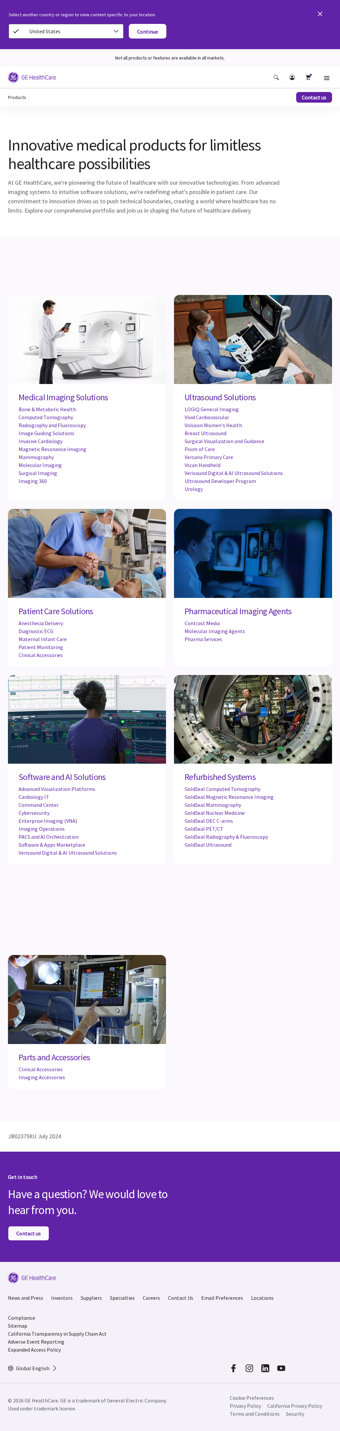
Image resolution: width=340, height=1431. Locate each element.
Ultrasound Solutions (220, 397)
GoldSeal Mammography (213, 805)
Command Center (39, 805)
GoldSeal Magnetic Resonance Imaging (229, 797)
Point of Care (200, 449)
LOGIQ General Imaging (212, 409)
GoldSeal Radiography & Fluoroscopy (226, 836)
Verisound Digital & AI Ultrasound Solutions (234, 473)
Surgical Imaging (38, 473)
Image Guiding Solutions (46, 433)
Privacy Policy (245, 1405)
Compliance (21, 1317)
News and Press (25, 1297)
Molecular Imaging (40, 465)
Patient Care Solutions (56, 611)
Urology (194, 489)
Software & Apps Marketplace (52, 844)
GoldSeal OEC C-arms (209, 820)
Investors (62, 1297)
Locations (262, 1297)
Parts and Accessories (54, 1057)
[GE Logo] (32, 78)
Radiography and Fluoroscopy (52, 425)
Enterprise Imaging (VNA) (48, 820)
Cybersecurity (34, 813)
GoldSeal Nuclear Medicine (215, 813)
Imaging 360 (33, 481)
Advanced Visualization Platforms (57, 789)
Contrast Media (202, 623)
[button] (276, 77)
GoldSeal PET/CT (204, 828)
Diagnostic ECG (36, 631)
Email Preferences (222, 1297)
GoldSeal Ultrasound (208, 844)
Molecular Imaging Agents (215, 631)
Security (295, 1413)
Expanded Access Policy (34, 1349)
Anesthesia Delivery (41, 623)
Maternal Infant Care (43, 639)
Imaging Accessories (42, 1077)
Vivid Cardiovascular (207, 417)
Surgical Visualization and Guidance (224, 441)
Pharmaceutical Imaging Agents (238, 611)
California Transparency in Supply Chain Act (57, 1333)
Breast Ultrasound (205, 433)
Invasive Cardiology (40, 441)
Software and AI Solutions (62, 777)
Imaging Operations (42, 828)
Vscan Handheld (202, 465)
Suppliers (91, 1297)
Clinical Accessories (41, 655)
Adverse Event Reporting (36, 1341)
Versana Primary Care (209, 457)
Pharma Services (203, 639)
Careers (151, 1297)
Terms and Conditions (255, 1413)
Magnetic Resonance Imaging (52, 449)
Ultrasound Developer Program (220, 481)
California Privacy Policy (294, 1405)
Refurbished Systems (220, 777)
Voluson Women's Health (213, 425)
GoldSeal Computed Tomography (222, 789)
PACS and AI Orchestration (49, 836)
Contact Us (180, 1297)
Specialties (122, 1297)
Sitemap (17, 1325)
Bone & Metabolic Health (47, 409)
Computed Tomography (46, 417)
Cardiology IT (34, 797)
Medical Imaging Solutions (63, 397)
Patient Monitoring (41, 647)
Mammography (36, 457)
